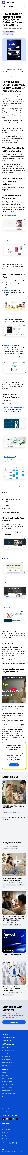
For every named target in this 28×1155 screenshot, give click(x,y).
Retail (6, 1041)
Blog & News (5, 1103)
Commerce (8, 1038)
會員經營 (5, 812)
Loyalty (7, 1047)
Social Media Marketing (9, 31)
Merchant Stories (7, 1109)
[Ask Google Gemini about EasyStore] (10, 1119)
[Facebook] (3, 1143)
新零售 (10, 812)
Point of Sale (5, 1075)
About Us (5, 1127)
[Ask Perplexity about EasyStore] (13, 1119)
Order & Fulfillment (7, 1084)
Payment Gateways (7, 1087)
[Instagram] (6, 1143)
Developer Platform (7, 1136)
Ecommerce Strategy (11, 884)
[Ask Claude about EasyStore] (7, 1119)
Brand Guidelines (7, 1130)
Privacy (19, 1146)
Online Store (6, 848)
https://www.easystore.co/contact (12, 76)
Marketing (8, 1044)
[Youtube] (16, 1143)
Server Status (6, 1112)
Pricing (4, 1100)
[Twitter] (13, 1143)
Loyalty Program (7, 1078)
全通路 (14, 812)
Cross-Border (6, 1065)
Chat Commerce (7, 1062)
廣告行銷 (16, 924)
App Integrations (7, 1090)
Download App (6, 1093)
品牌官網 (10, 924)
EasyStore (5, 707)
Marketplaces (6, 1056)
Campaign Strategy (8, 34)
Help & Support (6, 1106)
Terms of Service (12, 1146)
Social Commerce (7, 1053)
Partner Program (7, 1133)
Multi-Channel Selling (8, 1050)
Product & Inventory (8, 1081)
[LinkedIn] (10, 1143)
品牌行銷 (5, 924)
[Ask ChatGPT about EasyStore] (3, 1119)
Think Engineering (7, 1139)
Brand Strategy (13, 848)
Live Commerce (6, 1059)
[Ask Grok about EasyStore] (17, 1119)
